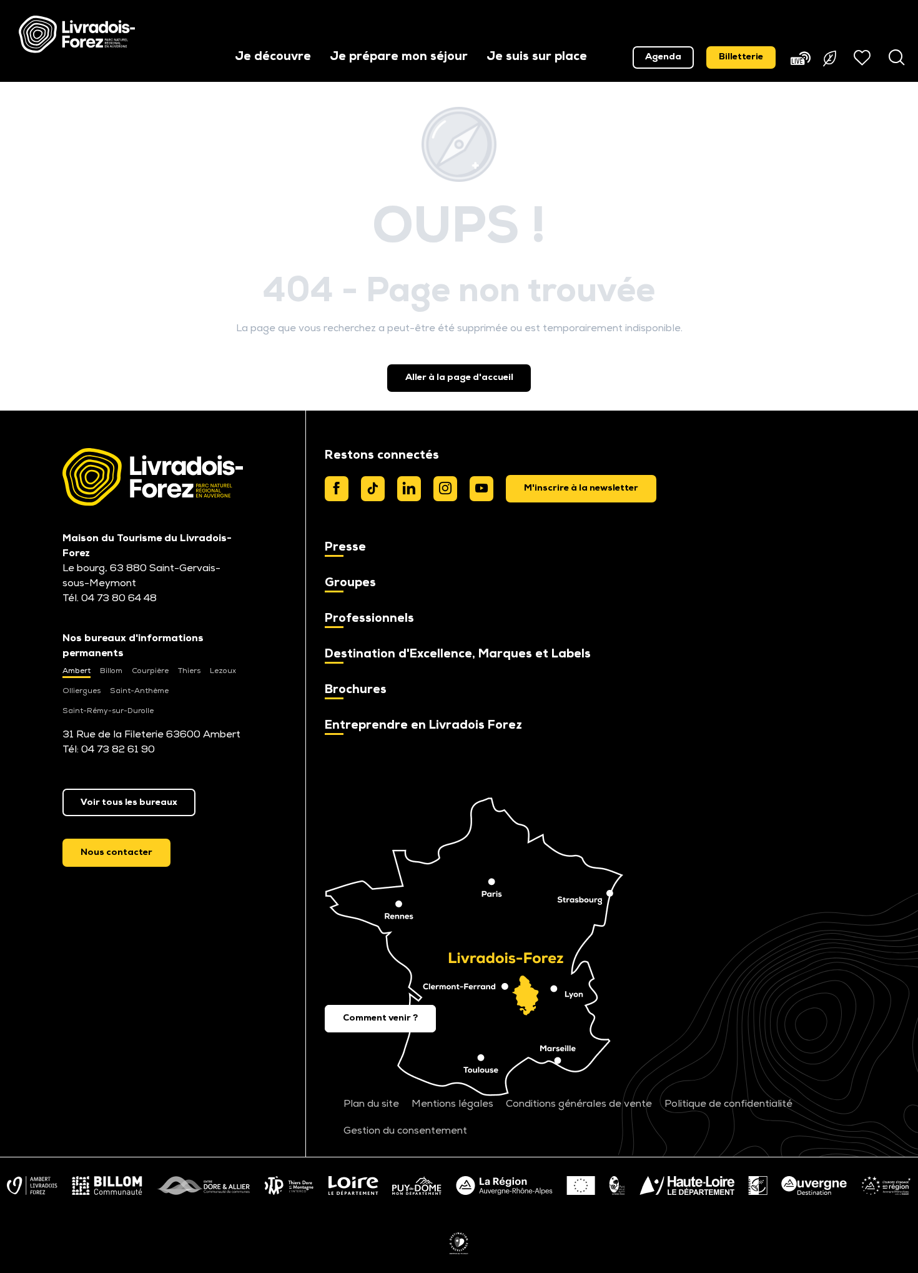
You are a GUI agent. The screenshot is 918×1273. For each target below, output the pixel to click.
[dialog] (581, 488)
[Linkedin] (409, 488)
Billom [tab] (111, 671)
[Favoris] (864, 57)
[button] (273, 57)
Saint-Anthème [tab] (139, 691)
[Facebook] (336, 488)
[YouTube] (481, 488)
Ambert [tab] (76, 671)
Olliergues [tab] (81, 691)
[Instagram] (445, 488)
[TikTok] (373, 488)
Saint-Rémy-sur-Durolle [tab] (108, 711)
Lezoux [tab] (223, 671)
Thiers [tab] (189, 671)
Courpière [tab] (150, 671)
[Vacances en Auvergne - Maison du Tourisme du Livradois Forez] (77, 34)
